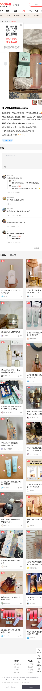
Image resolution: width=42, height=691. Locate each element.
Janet (8, 220)
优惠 (7, 11)
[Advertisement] (21, 311)
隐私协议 (16, 667)
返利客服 (31, 670)
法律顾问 (31, 672)
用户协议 (16, 670)
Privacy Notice (25, 682)
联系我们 (31, 667)
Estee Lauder (8, 140)
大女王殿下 (10, 175)
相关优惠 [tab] (13, 255)
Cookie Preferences (11, 687)
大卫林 (9, 231)
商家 (15, 11)
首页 (1, 21)
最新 (8, 15)
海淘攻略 (17, 15)
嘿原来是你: (15, 186)
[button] (17, 5)
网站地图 (16, 672)
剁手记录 (26, 15)
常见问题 (31, 664)
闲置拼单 (36, 15)
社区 (1, 15)
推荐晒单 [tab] (3, 255)
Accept (31, 687)
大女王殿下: (15, 181)
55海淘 (5, 5)
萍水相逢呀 (10, 209)
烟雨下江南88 (10, 197)
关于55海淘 (17, 664)
